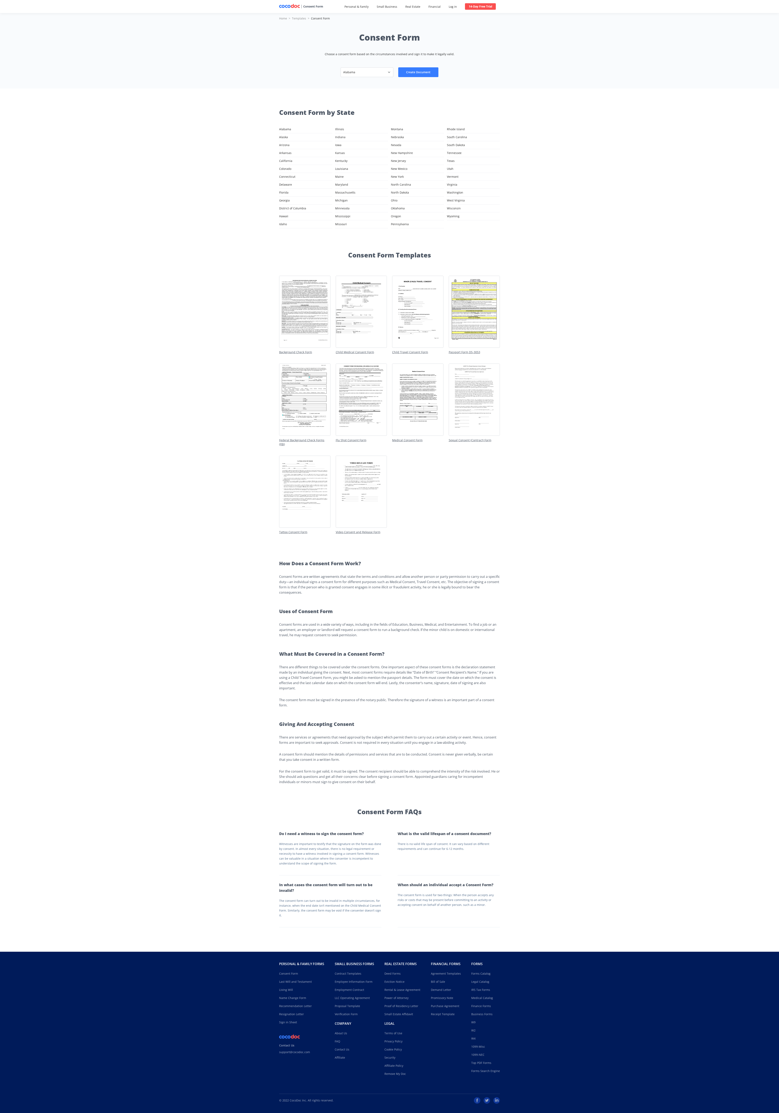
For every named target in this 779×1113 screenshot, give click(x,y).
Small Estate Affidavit (398, 1014)
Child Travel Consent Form (410, 352)
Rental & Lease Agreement (402, 990)
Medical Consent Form (407, 440)
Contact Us (342, 1049)
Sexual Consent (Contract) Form (470, 440)
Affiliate (340, 1057)
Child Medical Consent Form (355, 352)
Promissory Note (442, 998)
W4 (473, 1038)
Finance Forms (481, 1006)
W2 (473, 1030)
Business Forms (482, 1014)
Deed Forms (392, 973)
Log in (453, 7)
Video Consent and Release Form (358, 532)
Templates (299, 18)
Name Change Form (292, 998)
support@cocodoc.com (294, 1052)
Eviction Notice (394, 982)
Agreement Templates (446, 973)
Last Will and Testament (295, 982)
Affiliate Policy (393, 1066)
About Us (341, 1033)
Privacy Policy (393, 1041)
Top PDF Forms (481, 1063)
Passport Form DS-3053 (464, 352)
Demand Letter (441, 990)
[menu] (420, 6)
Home (283, 18)
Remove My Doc (395, 1074)
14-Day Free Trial (480, 6)
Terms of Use (393, 1033)
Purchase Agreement (445, 1006)
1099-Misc (478, 1046)
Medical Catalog (482, 998)
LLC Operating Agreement (352, 998)
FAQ (337, 1041)
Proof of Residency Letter (401, 1006)
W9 (473, 1022)
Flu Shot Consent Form (351, 440)
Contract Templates (348, 973)
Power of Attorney (396, 998)
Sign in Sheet (288, 1022)
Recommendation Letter (295, 1006)
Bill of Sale (438, 982)
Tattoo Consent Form (293, 532)
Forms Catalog (481, 973)
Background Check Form (295, 352)
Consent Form (313, 6)
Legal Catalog (480, 982)
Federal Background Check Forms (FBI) (301, 442)
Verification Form (346, 1014)
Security (389, 1057)
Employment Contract (349, 990)
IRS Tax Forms (480, 990)
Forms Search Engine (485, 1071)
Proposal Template (347, 1006)
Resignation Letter (291, 1014)
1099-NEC (477, 1055)
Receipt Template (443, 1014)
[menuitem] (356, 6)
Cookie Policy (393, 1049)
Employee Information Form (353, 982)
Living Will (286, 990)
